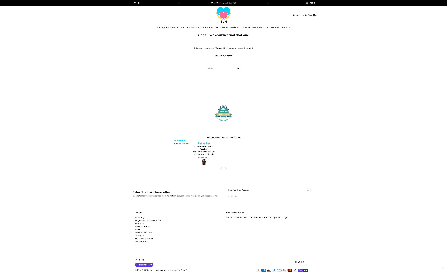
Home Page (140, 217)
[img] (180, 140)
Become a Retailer (143, 226)
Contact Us (140, 235)
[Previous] (178, 3)
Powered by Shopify (179, 270)
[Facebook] (131, 3)
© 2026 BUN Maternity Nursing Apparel (152, 270)
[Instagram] (138, 3)
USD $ (312, 3)
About (137, 229)
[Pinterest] (135, 3)
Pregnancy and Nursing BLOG (148, 220)
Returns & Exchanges (144, 238)
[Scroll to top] (442, 268)
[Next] (268, 3)
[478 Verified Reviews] (223, 122)
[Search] (293, 14)
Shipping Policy (142, 241)
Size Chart (139, 223)
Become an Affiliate (143, 232)
